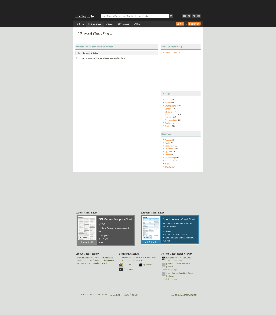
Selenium (168, 111)
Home (81, 24)
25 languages (108, 260)
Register (194, 24)
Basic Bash (187, 257)
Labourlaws (169, 146)
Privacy (135, 294)
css (176, 237)
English (168, 126)
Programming (170, 114)
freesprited (105, 236)
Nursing (168, 108)
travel (104, 263)
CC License (115, 294)
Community (125, 24)
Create (110, 24)
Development (170, 105)
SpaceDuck (148, 264)
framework (190, 237)
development (170, 237)
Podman (168, 140)
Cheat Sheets (96, 24)
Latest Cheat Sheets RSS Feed (184, 294)
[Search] (171, 16)
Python (168, 102)
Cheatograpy (170, 149)
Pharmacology (171, 120)
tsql (102, 242)
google (96, 263)
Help (138, 24)
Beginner (168, 123)
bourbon (182, 237)
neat (168, 240)
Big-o (167, 163)
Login (180, 24)
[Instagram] (198, 16)
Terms (126, 294)
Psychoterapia (171, 158)
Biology (168, 117)
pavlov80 (170, 264)
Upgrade (168, 152)
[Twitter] (189, 16)
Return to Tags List (172, 53)
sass (164, 240)
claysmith (168, 231)
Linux (167, 99)
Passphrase (169, 160)
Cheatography (83, 257)
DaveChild (128, 264)
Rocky (167, 143)
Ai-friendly (169, 166)
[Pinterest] (194, 16)
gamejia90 (170, 257)
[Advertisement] (138, 6)
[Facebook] (184, 16)
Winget (168, 155)
